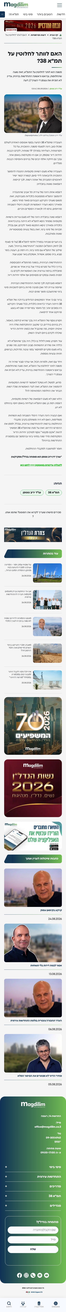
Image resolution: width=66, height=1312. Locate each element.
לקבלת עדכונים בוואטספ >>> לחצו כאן (41, 465)
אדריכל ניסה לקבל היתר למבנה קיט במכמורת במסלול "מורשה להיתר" (19, 674)
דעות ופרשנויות (38, 35)
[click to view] (33, 26)
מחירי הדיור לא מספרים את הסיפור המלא (39, 1076)
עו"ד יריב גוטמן (32, 492)
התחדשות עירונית (49, 1176)
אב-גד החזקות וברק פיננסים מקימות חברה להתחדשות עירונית (18, 594)
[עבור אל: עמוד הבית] (16, 5)
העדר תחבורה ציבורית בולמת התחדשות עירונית (36, 1020)
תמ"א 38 (53, 492)
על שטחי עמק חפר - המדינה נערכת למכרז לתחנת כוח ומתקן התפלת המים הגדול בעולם (17, 568)
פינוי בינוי (55, 1167)
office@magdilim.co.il (48, 1127)
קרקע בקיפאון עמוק (51, 910)
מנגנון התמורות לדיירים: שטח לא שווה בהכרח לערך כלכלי (17, 619)
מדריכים (55, 1186)
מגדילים (55, 1205)
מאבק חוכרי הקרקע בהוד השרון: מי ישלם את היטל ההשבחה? (19, 648)
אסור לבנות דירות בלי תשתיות (46, 965)
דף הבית (54, 35)
